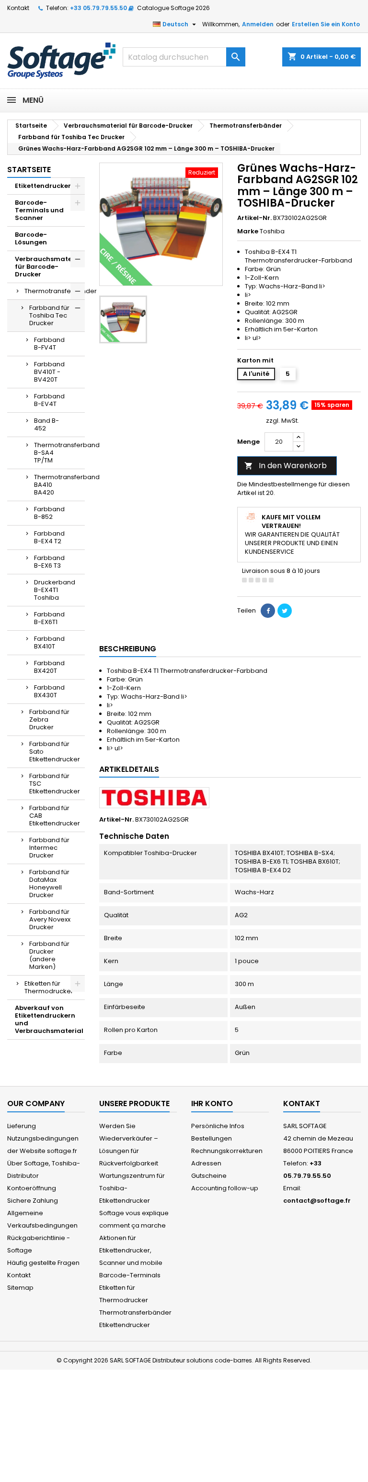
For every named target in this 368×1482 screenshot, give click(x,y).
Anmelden (258, 24)
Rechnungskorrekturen (227, 1150)
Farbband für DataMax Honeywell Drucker (49, 883)
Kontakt (18, 8)
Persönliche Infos (217, 1126)
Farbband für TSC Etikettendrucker (54, 783)
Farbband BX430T (49, 691)
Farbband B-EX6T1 (49, 618)
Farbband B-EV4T (49, 400)
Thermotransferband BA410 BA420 (59, 484)
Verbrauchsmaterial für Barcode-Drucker (49, 266)
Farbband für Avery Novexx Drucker (49, 919)
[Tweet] (284, 611)
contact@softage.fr (317, 1200)
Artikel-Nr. (254, 218)
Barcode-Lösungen (31, 238)
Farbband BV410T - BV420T (49, 372)
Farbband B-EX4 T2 (49, 537)
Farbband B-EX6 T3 (49, 561)
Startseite (29, 169)
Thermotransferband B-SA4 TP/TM (59, 452)
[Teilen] (268, 611)
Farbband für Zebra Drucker (49, 719)
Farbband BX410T (49, 642)
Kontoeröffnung (31, 1188)
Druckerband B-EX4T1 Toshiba (54, 590)
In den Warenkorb (285, 465)
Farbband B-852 (49, 513)
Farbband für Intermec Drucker (49, 847)
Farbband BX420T (49, 667)
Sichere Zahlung (32, 1200)
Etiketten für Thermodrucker (48, 987)
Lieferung (21, 1126)
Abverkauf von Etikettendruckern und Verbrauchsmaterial (49, 1019)
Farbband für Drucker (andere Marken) (49, 955)
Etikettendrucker (43, 185)
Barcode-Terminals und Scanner (39, 210)
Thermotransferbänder (54, 291)
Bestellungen (211, 1138)
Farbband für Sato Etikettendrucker (54, 751)
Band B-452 (46, 424)
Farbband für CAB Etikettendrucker (54, 815)
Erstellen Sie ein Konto (326, 24)
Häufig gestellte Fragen (43, 1262)
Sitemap (20, 1287)
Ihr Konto (212, 1103)
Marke (247, 231)
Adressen (206, 1163)
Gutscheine (209, 1175)
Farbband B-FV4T (49, 343)
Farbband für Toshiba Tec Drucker (49, 315)
